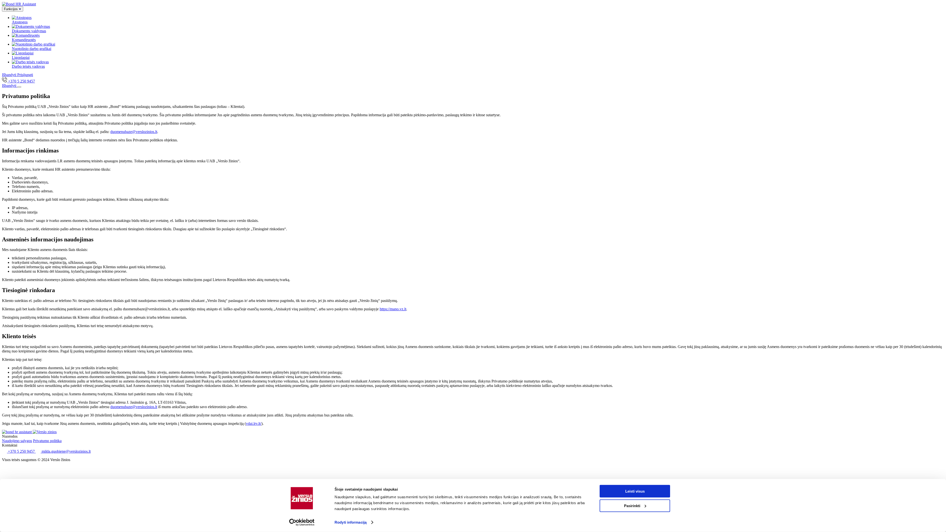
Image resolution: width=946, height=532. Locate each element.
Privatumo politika (47, 441)
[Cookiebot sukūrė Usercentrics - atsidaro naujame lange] (301, 522)
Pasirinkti (632, 505)
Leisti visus (635, 491)
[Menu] (19, 87)
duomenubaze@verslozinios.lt (133, 132)
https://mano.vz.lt (393, 309)
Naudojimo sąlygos (17, 441)
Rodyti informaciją (351, 522)
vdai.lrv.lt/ (253, 423)
